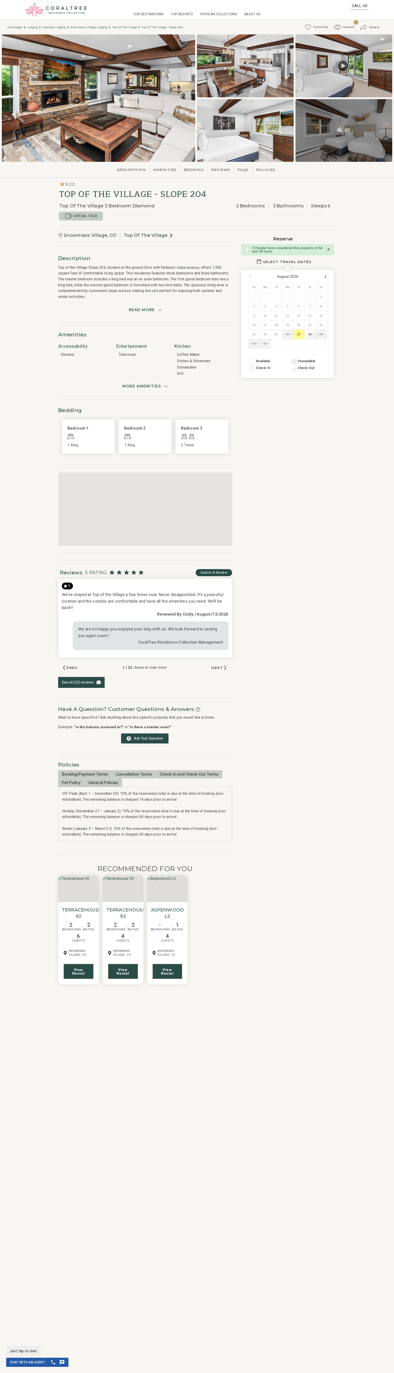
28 (310, 334)
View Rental (78, 971)
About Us (252, 14)
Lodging (33, 27)
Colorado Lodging (54, 27)
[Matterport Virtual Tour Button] (342, 66)
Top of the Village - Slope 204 (162, 27)
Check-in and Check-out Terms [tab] (189, 774)
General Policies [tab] (103, 782)
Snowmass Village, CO (90, 235)
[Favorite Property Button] (182, 42)
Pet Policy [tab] (71, 782)
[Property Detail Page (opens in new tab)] (78, 888)
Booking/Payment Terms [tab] (85, 774)
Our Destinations (148, 14)
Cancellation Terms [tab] (134, 774)
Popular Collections (218, 14)
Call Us (360, 6)
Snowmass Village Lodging (89, 27)
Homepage (15, 27)
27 (299, 334)
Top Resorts (182, 14)
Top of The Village (125, 27)
